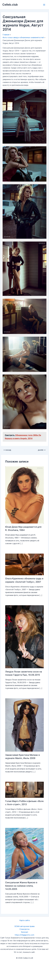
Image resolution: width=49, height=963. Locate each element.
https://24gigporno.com (24, 935)
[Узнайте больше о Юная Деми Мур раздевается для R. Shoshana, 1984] (24, 495)
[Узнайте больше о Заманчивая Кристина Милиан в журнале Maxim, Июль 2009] (24, 725)
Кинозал (24, 932)
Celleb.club (10, 4)
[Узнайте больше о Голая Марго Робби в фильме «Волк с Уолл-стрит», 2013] (24, 790)
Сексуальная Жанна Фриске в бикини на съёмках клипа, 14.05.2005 (21, 885)
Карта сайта (25, 920)
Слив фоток (24, 929)
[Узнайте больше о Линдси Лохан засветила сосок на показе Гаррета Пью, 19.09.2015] (24, 637)
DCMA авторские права (24, 926)
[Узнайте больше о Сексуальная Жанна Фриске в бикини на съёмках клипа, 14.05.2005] (24, 853)
